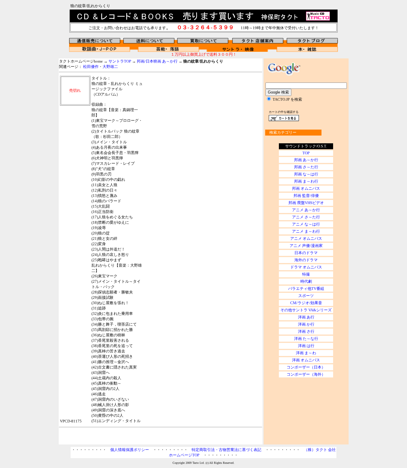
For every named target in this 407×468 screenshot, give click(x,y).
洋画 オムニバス (306, 360)
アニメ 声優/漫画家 (306, 245)
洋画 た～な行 (306, 338)
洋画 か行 (306, 324)
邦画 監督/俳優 (306, 195)
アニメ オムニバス (306, 238)
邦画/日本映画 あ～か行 (157, 61)
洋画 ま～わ (306, 353)
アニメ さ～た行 (306, 217)
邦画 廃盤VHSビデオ (306, 202)
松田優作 (91, 66)
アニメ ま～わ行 (306, 231)
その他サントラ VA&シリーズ (306, 310)
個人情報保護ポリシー (129, 449)
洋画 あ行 (306, 317)
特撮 (306, 274)
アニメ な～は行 (306, 224)
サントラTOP (119, 61)
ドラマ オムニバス (306, 267)
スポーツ (306, 295)
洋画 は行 (306, 345)
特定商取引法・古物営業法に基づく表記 (226, 449)
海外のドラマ (306, 260)
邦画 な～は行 (306, 174)
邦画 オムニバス (306, 188)
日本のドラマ (306, 253)
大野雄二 (110, 66)
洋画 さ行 (306, 331)
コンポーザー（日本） (306, 367)
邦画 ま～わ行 (306, 181)
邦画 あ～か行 (306, 160)
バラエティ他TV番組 (306, 288)
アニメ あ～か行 (306, 210)
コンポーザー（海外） (306, 374)
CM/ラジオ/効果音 (306, 303)
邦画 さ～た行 (306, 167)
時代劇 (306, 281)
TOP (306, 153)
